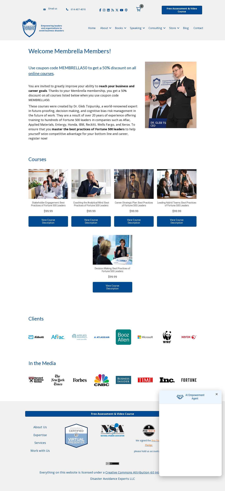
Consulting (155, 28)
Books (119, 28)
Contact (198, 28)
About (104, 28)
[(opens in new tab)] (76, 435)
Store (172, 28)
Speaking (135, 28)
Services (40, 443)
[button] (138, 9)
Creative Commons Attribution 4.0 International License (145, 472)
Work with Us (40, 451)
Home (92, 28)
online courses (41, 73)
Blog (186, 28)
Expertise (40, 435)
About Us (40, 427)
